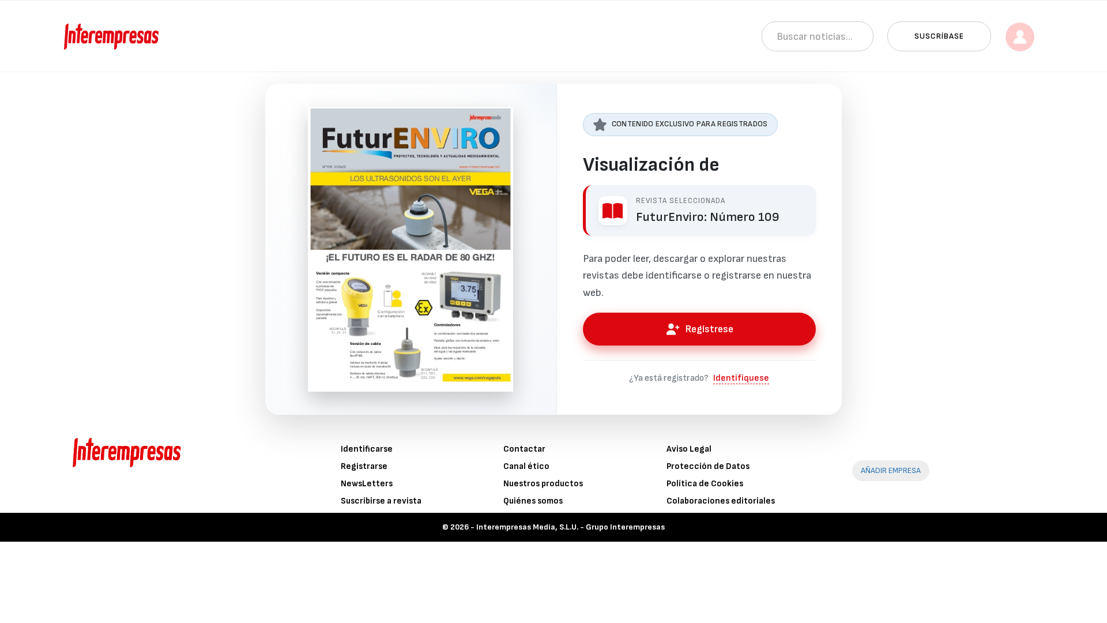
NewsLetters (367, 483)
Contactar (524, 449)
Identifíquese (741, 378)
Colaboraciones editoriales (721, 501)
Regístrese (709, 329)
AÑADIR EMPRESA (891, 470)
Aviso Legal (689, 449)
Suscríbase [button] (939, 36)
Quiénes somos (533, 501)
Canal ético (526, 466)
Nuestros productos (543, 483)
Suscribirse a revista (381, 501)
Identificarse (367, 449)
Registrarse (364, 466)
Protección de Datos (708, 466)
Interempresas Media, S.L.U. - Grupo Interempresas (570, 527)
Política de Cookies (705, 483)
